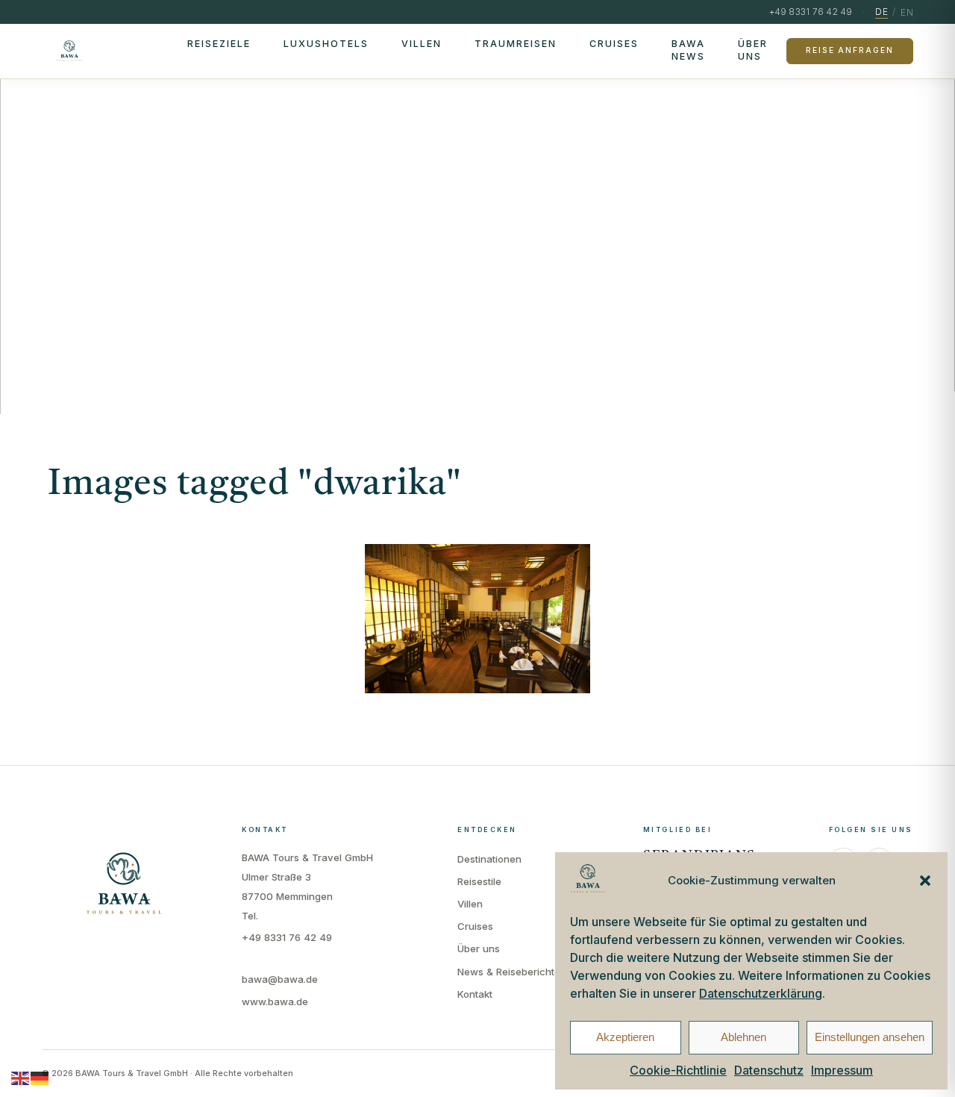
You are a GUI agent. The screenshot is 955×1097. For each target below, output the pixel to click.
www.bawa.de (275, 1001)
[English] (21, 1077)
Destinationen (489, 859)
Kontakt (474, 994)
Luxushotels (326, 43)
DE (881, 11)
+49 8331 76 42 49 (287, 937)
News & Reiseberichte (508, 972)
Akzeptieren (625, 1037)
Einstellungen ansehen (869, 1037)
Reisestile (479, 881)
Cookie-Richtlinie (678, 1070)
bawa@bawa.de (280, 979)
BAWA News (688, 50)
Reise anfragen (849, 50)
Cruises (614, 43)
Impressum (842, 1070)
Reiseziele (219, 43)
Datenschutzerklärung (760, 993)
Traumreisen (516, 43)
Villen (421, 43)
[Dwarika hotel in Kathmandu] (477, 618)
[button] (925, 880)
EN (907, 12)
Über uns (753, 50)
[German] (40, 1077)
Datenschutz (769, 1070)
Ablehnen (743, 1037)
